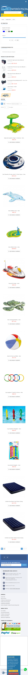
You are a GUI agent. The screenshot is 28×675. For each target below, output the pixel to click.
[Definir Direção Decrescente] (21, 103)
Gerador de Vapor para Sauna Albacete (15, 60)
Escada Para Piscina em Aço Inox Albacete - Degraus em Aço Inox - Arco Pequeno (17, 66)
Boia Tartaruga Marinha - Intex (14, 319)
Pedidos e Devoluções (5, 614)
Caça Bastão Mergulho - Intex (14, 465)
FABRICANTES (8, 19)
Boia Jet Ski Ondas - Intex (14, 283)
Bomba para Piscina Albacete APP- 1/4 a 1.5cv (17, 80)
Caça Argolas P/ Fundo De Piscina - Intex (14, 392)
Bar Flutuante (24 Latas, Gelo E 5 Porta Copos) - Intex (14, 174)
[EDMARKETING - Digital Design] (6, 672)
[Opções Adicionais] (6, 95)
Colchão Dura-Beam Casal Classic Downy (14, 501)
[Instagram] (7, 557)
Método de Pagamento (5, 617)
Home (3, 19)
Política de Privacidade (5, 601)
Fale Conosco (3, 598)
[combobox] (13, 12)
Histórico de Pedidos (5, 615)
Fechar (16, 670)
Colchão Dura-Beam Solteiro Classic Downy (14, 537)
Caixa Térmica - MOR (11, 86)
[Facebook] (4, 557)
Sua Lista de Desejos (5, 612)
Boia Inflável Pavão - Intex (14, 247)
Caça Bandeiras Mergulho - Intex (14, 428)
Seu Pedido (3, 610)
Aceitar (11, 670)
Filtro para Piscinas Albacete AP (14, 73)
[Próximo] (26, 549)
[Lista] (4, 104)
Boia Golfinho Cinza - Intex (14, 210)
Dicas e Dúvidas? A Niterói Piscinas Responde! (10, 605)
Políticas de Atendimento (6, 600)
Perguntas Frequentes (5, 603)
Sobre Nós (3, 596)
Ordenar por (9, 103)
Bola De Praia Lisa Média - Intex (14, 356)
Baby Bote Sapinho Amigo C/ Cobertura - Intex (14, 138)
